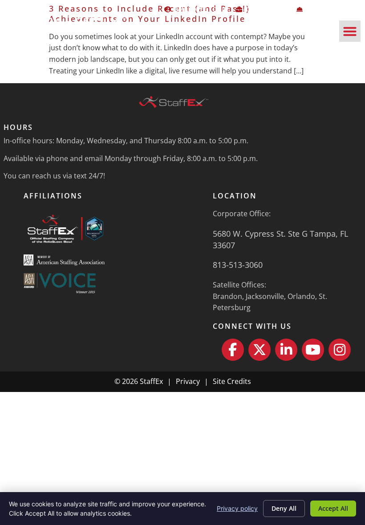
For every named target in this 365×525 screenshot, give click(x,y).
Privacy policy (237, 508)
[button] (350, 31)
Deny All (284, 508)
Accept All (333, 508)
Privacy (188, 381)
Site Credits (232, 381)
